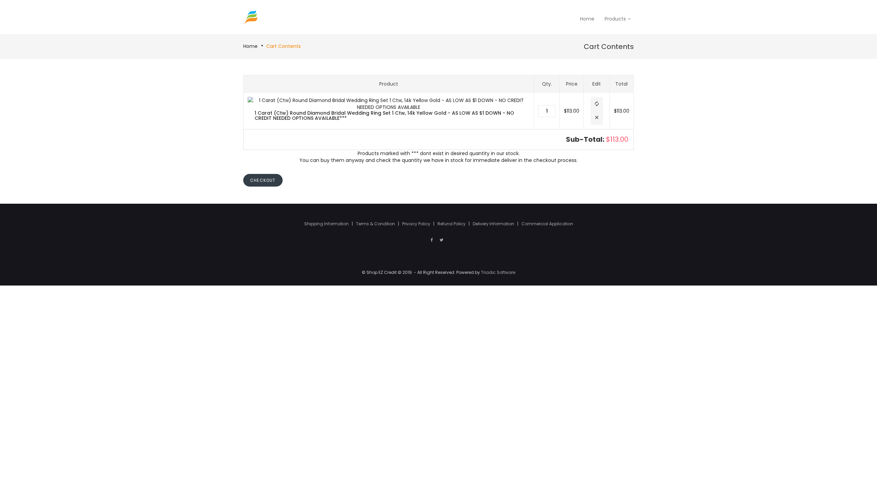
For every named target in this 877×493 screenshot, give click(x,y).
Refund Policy (452, 224)
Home (250, 46)
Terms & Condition (376, 224)
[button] (597, 104)
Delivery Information (494, 224)
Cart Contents (283, 46)
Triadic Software (498, 272)
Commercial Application (547, 224)
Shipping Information (327, 224)
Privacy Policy (416, 224)
